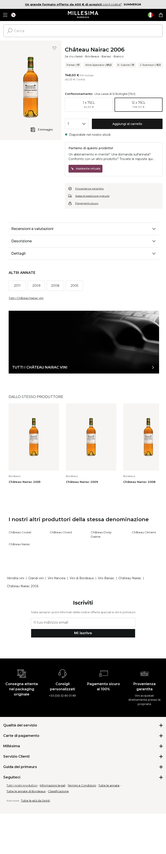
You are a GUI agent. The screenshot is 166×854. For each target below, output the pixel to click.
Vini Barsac (106, 578)
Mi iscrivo (83, 633)
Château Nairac (19, 544)
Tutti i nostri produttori (21, 785)
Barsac (106, 56)
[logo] (83, 15)
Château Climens (144, 532)
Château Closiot (61, 532)
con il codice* (73, 4)
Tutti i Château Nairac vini (26, 298)
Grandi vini (36, 578)
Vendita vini (15, 578)
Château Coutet (20, 532)
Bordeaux (92, 56)
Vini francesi (56, 578)
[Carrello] (160, 15)
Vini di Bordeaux (82, 578)
